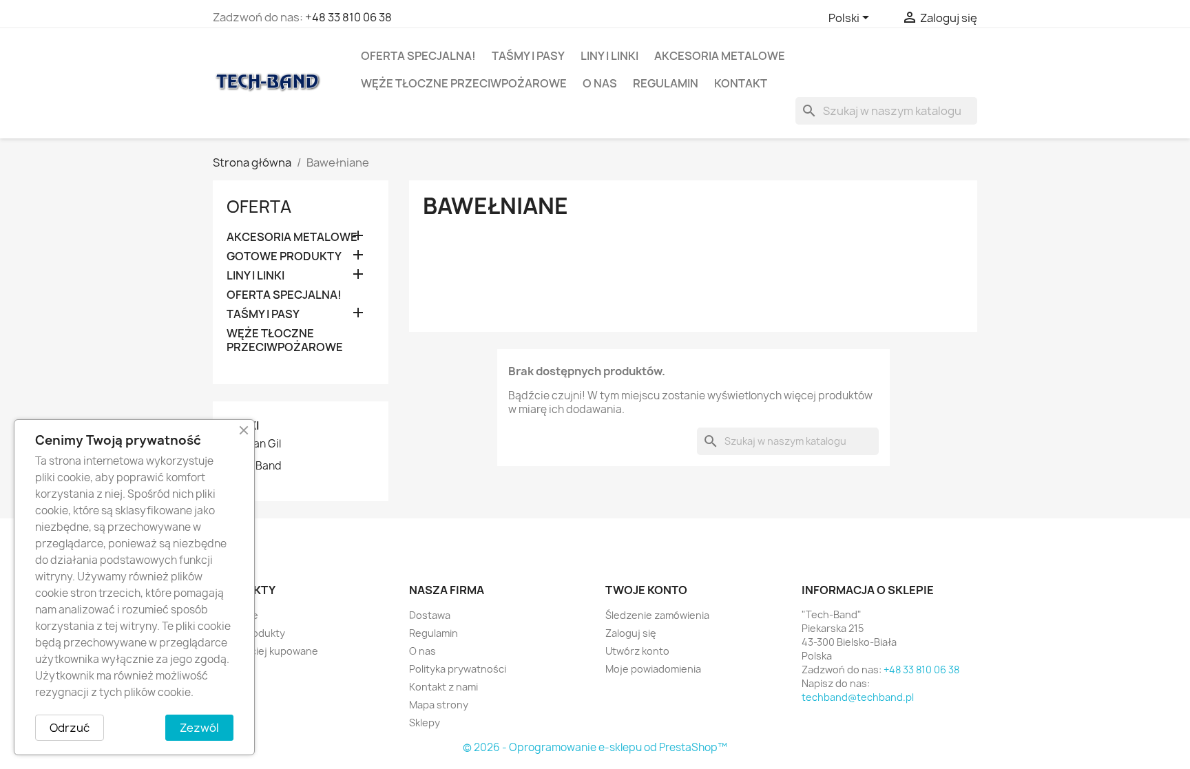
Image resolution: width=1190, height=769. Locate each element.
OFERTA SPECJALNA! (418, 55)
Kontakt (740, 83)
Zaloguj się (630, 633)
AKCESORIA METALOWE (719, 55)
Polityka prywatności (457, 668)
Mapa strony (438, 704)
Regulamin (665, 83)
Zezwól (199, 727)
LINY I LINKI (609, 55)
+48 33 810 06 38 (348, 17)
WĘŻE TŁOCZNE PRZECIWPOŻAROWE (464, 83)
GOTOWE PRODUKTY (284, 256)
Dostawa (429, 615)
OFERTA (259, 206)
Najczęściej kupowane (265, 650)
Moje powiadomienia (653, 668)
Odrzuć (70, 727)
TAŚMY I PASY (528, 55)
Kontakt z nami (443, 686)
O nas (600, 83)
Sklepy (424, 722)
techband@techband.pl (858, 697)
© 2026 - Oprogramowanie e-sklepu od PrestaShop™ (595, 747)
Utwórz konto (637, 650)
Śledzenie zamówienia (657, 615)
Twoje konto (646, 590)
